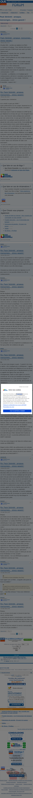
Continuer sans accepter (23, 386)
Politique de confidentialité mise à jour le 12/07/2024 (14, 405)
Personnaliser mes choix (8, 406)
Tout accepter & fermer (17, 411)
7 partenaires (19, 394)
